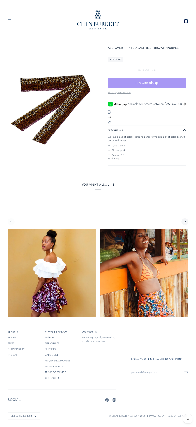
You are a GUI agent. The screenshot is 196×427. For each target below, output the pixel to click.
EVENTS (12, 337)
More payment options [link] (119, 92)
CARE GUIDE (52, 355)
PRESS (11, 343)
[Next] (184, 221)
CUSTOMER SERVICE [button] (56, 332)
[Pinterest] (107, 400)
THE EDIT (12, 355)
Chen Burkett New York (125, 415)
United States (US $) (22, 415)
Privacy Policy (155, 415)
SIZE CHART (115, 59)
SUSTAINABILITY (16, 349)
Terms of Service (176, 415)
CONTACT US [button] (89, 332)
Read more (113, 158)
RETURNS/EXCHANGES (57, 360)
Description (115, 130)
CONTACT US (52, 378)
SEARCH (49, 337)
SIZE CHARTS (52, 343)
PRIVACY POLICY (54, 366)
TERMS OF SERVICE (55, 372)
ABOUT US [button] (13, 332)
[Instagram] (114, 400)
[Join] (185, 372)
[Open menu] (13, 21)
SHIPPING (50, 349)
